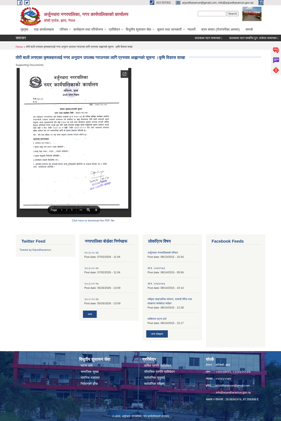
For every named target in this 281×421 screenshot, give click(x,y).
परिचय (64, 29)
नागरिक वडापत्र (90, 377)
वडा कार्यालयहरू (44, 29)
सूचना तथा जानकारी (169, 29)
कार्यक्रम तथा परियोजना (88, 29)
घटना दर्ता (87, 365)
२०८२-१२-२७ (91, 299)
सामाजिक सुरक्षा (90, 372)
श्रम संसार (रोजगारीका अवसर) (220, 29)
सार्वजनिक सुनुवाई (154, 377)
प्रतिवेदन (114, 29)
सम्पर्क (249, 29)
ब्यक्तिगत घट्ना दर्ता (157, 318)
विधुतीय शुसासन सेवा (138, 29)
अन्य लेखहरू (157, 333)
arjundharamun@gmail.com (232, 385)
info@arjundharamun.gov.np (233, 392)
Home (19, 46)
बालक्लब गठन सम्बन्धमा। (200, 38)
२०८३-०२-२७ (91, 252)
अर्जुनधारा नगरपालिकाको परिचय (163, 252)
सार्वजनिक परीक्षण (154, 384)
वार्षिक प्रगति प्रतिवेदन (157, 365)
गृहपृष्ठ (24, 29)
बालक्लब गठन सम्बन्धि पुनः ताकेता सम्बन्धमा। (245, 38)
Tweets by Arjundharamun (35, 249)
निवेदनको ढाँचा (89, 384)
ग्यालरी (191, 29)
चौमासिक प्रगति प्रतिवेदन (159, 372)
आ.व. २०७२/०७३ (156, 268)
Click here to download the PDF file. (93, 220)
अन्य (90, 314)
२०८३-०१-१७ (91, 283)
